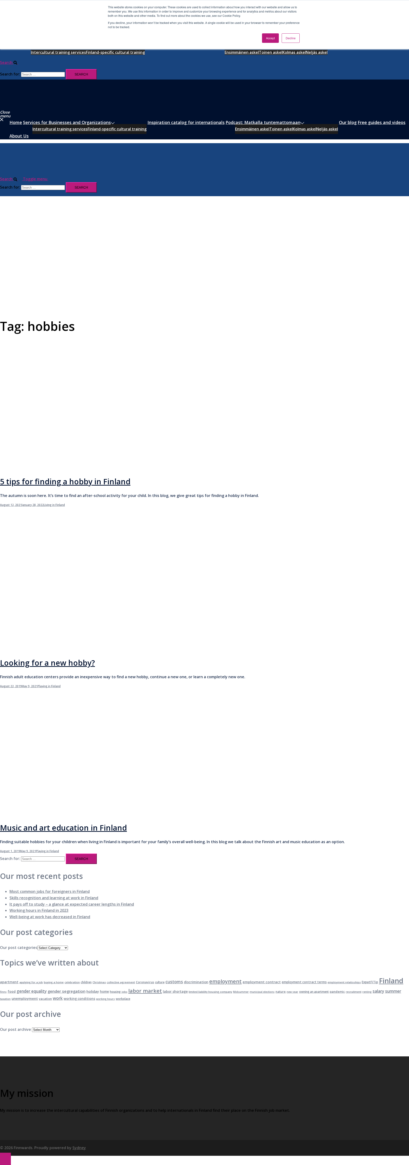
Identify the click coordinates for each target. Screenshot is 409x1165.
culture (159, 982)
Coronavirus (145, 982)
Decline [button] (291, 38)
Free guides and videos (381, 122)
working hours (105, 999)
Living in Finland (54, 505)
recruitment (353, 991)
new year (292, 991)
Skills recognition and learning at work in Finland (53, 897)
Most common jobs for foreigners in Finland (49, 891)
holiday (92, 991)
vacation (45, 999)
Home (15, 122)
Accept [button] (270, 38)
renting (367, 991)
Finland (391, 980)
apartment (9, 982)
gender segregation (66, 991)
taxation (5, 999)
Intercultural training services (58, 52)
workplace (123, 999)
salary (378, 991)
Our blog (348, 122)
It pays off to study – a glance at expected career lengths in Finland (71, 904)
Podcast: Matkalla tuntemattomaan (263, 122)
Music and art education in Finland (63, 828)
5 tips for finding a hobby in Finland (65, 481)
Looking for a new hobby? (47, 663)
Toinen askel (270, 52)
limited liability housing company (210, 991)
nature (281, 991)
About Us (19, 136)
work (58, 998)
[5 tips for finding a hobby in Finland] (95, 467)
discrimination (196, 982)
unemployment (25, 998)
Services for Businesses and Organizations (67, 122)
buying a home (54, 982)
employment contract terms (304, 982)
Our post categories (18, 947)
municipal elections (262, 991)
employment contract (262, 981)
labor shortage (175, 991)
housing (115, 992)
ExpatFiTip (370, 982)
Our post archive (15, 1029)
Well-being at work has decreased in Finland (49, 916)
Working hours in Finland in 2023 (38, 910)
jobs (124, 991)
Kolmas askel (294, 52)
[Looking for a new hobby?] (95, 648)
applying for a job (31, 982)
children (86, 982)
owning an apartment (314, 992)
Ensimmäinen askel (242, 52)
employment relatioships (344, 982)
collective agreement (121, 982)
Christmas (99, 982)
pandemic (337, 991)
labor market (145, 990)
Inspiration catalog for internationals (186, 122)
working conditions (79, 999)
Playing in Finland (49, 686)
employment (225, 981)
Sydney (79, 1147)
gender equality (32, 991)
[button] (11, 62)
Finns (3, 991)
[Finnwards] (21, 105)
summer (393, 991)
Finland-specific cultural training (115, 52)
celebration (72, 982)
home (104, 991)
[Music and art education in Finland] (95, 813)
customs (174, 981)
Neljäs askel (317, 52)
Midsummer (241, 991)
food (12, 991)
